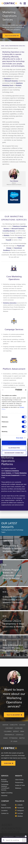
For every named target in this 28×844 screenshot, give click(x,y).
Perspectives (19, 782)
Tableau (20, 237)
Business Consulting (4, 780)
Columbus (8, 731)
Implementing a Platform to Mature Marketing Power (12, 548)
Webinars (18, 788)
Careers (3, 805)
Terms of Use (20, 836)
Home (2, 45)
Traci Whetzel (14, 181)
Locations (4, 810)
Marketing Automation (10, 303)
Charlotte (14, 725)
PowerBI (8, 240)
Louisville (19, 735)
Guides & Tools (20, 785)
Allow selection (14, 447)
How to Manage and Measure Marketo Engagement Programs (14, 647)
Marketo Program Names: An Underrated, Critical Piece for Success (12, 573)
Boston (5, 725)
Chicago (22, 725)
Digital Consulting (6, 793)
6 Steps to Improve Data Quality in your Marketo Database (13, 599)
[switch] (24, 422)
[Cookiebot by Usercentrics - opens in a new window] (16, 390)
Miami (5, 738)
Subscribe (7, 763)
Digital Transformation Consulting (15, 45)
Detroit (16, 731)
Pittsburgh (13, 738)
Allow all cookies (14, 442)
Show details (19, 438)
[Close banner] (25, 389)
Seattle (22, 738)
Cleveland (19, 728)
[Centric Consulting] (9, 3)
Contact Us (4, 813)
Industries (4, 795)
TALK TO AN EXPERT (11, 35)
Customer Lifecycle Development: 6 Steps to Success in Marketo (13, 623)
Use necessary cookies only (14, 452)
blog (4, 565)
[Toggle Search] (21, 3)
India (22, 731)
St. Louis (14, 741)
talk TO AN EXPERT (13, 715)
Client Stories (8, 541)
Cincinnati (9, 728)
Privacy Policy (8, 836)
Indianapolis (9, 735)
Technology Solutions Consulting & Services (5, 787)
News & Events (6, 808)
